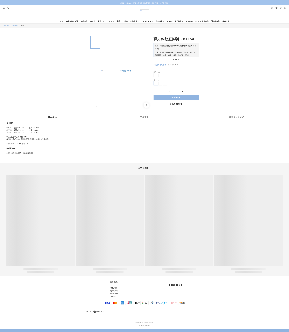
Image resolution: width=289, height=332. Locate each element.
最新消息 (159, 21)
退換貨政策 (215, 21)
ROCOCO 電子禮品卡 (175, 21)
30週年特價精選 (72, 21)
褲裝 (22, 25)
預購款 (92, 21)
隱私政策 (226, 21)
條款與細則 (114, 293)
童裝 (118, 21)
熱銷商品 (84, 21)
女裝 (110, 21)
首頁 (61, 21)
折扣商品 (134, 21)
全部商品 (6, 25)
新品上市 (101, 21)
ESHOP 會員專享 (202, 21)
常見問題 (114, 288)
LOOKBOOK (146, 21)
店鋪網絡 (189, 21)
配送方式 (114, 296)
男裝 (126, 21)
